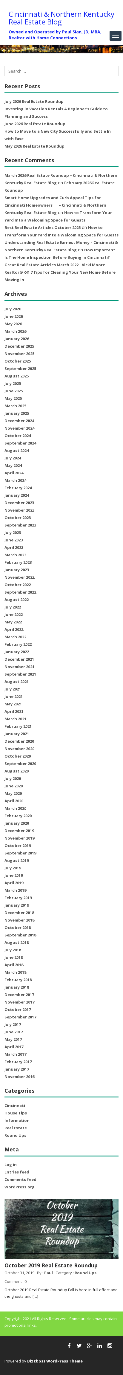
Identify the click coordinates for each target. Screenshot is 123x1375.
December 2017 (19, 994)
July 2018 (12, 950)
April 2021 (13, 711)
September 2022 (20, 592)
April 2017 (13, 1046)
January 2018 (16, 987)
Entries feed (16, 1172)
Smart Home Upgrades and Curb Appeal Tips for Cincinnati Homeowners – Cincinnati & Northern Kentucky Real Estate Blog (55, 205)
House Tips (15, 1113)
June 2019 (13, 875)
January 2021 (16, 733)
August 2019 (16, 860)
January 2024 (16, 495)
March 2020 (15, 808)
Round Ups (15, 1135)
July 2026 (12, 309)
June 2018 (13, 957)
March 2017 (15, 1054)
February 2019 (18, 897)
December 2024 (19, 420)
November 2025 (19, 353)
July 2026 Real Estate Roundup (34, 101)
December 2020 (19, 741)
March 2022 (15, 637)
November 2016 (19, 1076)
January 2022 (16, 651)
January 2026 (16, 338)
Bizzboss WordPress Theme (55, 1361)
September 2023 (20, 525)
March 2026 (15, 331)
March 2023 (15, 555)
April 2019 (13, 882)
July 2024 (12, 458)
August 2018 (16, 942)
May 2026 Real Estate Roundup (34, 146)
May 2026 (13, 323)
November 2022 (19, 577)
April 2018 (13, 964)
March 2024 (15, 480)
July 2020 (12, 778)
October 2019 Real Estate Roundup (51, 1265)
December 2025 (19, 346)
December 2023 (19, 502)
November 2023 (19, 510)
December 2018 (19, 912)
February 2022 (18, 644)
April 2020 (13, 800)
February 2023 (18, 562)
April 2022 (13, 629)
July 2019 (12, 868)
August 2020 (16, 771)
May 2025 (13, 398)
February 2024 (18, 487)
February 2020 (18, 815)
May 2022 (13, 622)
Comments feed (20, 1179)
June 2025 (13, 391)
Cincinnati (14, 1105)
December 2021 (19, 659)
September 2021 (20, 674)
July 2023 (12, 532)
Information (17, 1120)
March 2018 (15, 972)
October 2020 (17, 756)
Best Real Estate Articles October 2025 (42, 227)
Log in (10, 1164)
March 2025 (15, 405)
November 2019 (19, 838)
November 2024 (19, 428)
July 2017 (12, 1024)
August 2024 (16, 450)
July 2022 (12, 607)
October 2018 (17, 927)
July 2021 (12, 689)
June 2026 (13, 316)
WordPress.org (19, 1187)
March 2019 (15, 890)
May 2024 (13, 465)
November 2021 (19, 666)
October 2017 (17, 1009)
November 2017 (19, 1002)
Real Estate (15, 1128)
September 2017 (20, 1017)
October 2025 (17, 361)
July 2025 (12, 383)
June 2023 (13, 540)
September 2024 (20, 443)
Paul (48, 1272)
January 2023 (16, 569)
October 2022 (17, 584)
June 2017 (13, 1032)
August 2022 (16, 599)
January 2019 (16, 905)
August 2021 (16, 681)
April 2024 (13, 473)
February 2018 (18, 979)
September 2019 (20, 853)
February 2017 (18, 1061)
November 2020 (19, 748)
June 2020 (13, 786)
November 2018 (19, 920)
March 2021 (15, 718)
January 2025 (16, 413)
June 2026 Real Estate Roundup (34, 123)
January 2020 (16, 823)
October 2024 (17, 435)
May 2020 (13, 793)
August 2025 (16, 376)
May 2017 (13, 1039)
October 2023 (17, 517)
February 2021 (18, 726)
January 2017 (16, 1069)
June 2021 (13, 696)
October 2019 (17, 845)
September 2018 (20, 935)
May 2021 (13, 704)
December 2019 (19, 830)
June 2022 (13, 614)
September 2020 (20, 763)
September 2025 (20, 368)
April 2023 (13, 547)
